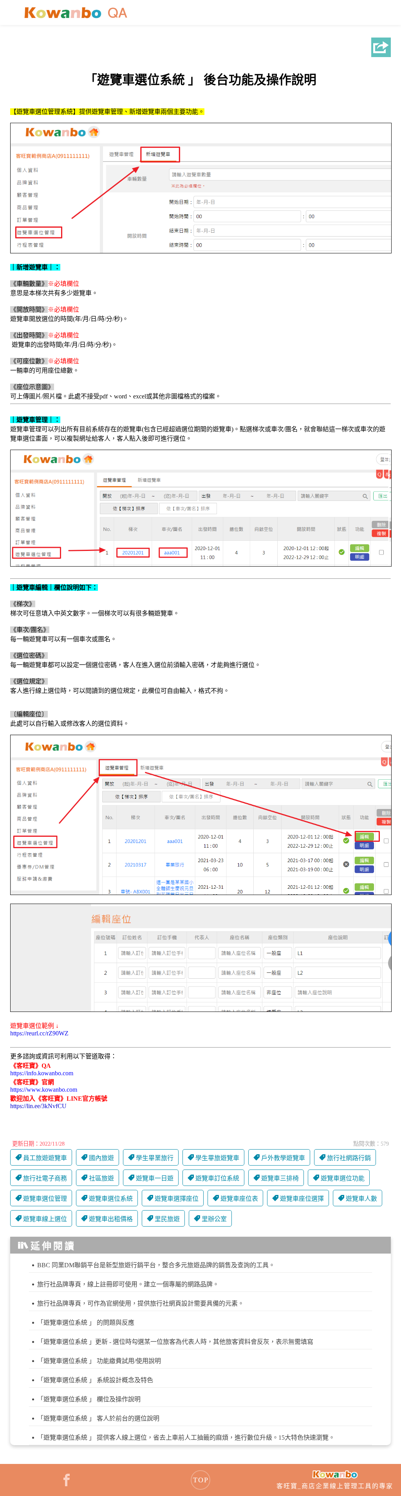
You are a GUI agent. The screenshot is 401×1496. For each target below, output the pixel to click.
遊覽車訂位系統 (217, 1178)
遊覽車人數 (361, 1198)
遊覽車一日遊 (154, 1178)
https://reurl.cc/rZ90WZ (39, 1033)
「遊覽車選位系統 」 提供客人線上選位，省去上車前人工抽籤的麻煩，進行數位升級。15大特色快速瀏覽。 (186, 1437)
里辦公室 (214, 1219)
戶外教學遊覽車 (283, 1158)
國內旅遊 (101, 1158)
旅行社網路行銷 (349, 1158)
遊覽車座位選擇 (302, 1198)
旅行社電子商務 (45, 1178)
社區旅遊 (101, 1178)
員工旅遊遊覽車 (45, 1158)
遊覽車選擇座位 (177, 1198)
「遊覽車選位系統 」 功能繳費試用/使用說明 (99, 1361)
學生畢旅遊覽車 (217, 1158)
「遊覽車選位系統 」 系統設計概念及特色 (95, 1380)
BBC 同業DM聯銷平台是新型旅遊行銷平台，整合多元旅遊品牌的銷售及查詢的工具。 (156, 1265)
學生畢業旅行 (154, 1158)
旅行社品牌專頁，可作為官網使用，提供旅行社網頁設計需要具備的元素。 (140, 1303)
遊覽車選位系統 (111, 1198)
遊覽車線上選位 (45, 1219)
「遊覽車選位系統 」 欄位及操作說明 (89, 1399)
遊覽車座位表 (239, 1198)
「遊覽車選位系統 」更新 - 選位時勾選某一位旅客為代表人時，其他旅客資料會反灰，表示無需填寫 (175, 1341)
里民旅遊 (167, 1219)
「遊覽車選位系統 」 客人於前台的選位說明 (98, 1418)
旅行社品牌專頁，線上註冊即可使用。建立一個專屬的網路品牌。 (128, 1284)
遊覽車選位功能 (343, 1178)
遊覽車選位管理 (45, 1198)
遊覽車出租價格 (111, 1219)
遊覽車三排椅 (280, 1178)
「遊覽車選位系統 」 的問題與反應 (85, 1322)
